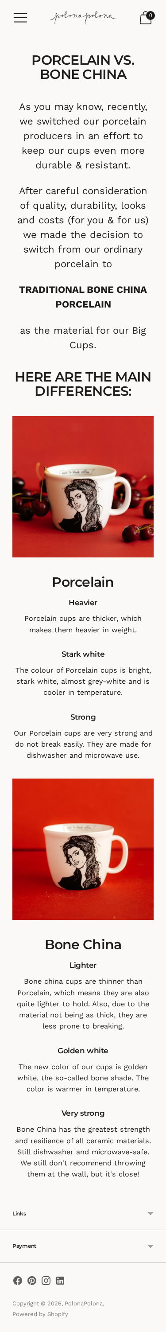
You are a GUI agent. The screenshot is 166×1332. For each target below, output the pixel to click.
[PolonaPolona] (83, 18)
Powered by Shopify (40, 1314)
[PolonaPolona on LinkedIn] (60, 1282)
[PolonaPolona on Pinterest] (32, 1282)
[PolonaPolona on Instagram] (46, 1282)
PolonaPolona (84, 1303)
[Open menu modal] (20, 17)
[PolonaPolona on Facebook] (17, 1282)
